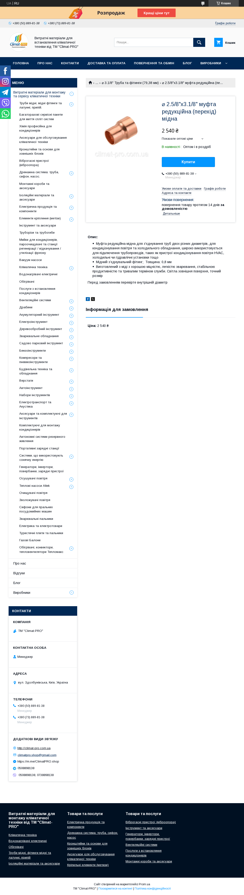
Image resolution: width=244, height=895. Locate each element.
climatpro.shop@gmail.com (37, 755)
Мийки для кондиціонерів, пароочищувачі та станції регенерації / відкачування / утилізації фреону (40, 246)
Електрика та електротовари (40, 526)
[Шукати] (199, 42)
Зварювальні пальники (36, 519)
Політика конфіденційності (153, 888)
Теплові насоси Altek (34, 485)
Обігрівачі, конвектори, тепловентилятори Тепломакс (41, 549)
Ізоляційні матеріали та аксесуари (36, 197)
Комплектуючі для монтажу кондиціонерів (39, 427)
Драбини (25, 307)
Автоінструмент (30, 388)
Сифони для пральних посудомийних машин (36, 509)
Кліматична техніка (33, 267)
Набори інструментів (34, 395)
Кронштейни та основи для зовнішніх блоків (39, 151)
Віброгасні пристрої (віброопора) (34, 163)
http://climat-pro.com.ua (34, 748)
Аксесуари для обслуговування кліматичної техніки (43, 140)
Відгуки (19, 573)
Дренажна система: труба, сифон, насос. (39, 174)
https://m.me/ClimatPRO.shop (38, 761)
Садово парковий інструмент (41, 343)
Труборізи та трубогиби (37, 232)
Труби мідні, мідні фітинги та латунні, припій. (40, 105)
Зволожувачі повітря (34, 500)
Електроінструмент (33, 322)
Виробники (210, 63)
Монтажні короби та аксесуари (34, 186)
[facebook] (88, 300)
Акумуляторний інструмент (39, 314)
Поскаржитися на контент (115, 888)
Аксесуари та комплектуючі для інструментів (43, 416)
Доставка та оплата (106, 63)
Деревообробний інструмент (40, 329)
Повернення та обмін (154, 63)
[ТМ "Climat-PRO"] (19, 51)
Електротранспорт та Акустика (35, 404)
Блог (187, 63)
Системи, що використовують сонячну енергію (41, 458)
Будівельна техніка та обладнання (35, 371)
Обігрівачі (26, 281)
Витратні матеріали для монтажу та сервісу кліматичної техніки (39, 94)
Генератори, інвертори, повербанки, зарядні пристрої (41, 469)
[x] (93, 300)
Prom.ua (144, 884)
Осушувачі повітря (33, 478)
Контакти (70, 63)
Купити (188, 162)
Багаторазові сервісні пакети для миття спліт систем (41, 117)
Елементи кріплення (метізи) (40, 218)
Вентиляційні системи (35, 300)
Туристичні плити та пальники (41, 533)
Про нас (44, 63)
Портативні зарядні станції (39, 448)
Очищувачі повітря (33, 493)
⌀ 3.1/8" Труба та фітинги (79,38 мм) (130, 83)
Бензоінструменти (32, 350)
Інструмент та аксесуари (37, 225)
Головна (21, 63)
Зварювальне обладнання (39, 336)
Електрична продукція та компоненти (38, 209)
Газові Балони (30, 540)
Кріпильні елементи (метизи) (88, 865)
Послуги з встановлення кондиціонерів (37, 291)
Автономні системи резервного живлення (42, 439)
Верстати (26, 380)
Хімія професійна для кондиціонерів (35, 128)
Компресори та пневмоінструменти (33, 360)
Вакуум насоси (30, 260)
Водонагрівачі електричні (38, 274)
